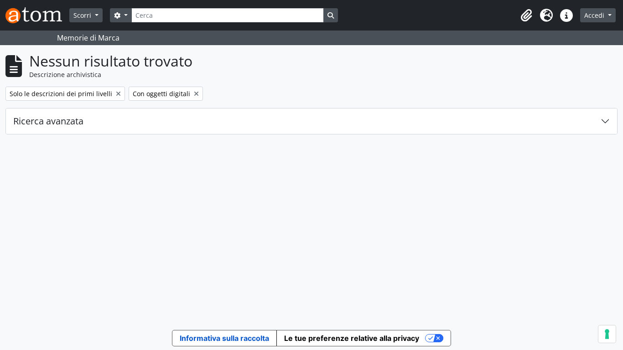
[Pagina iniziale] (37, 15)
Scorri (83, 15)
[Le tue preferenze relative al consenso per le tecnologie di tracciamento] (607, 334)
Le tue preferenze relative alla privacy (351, 338)
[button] (526, 15)
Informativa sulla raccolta (224, 338)
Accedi (595, 15)
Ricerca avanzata (48, 121)
